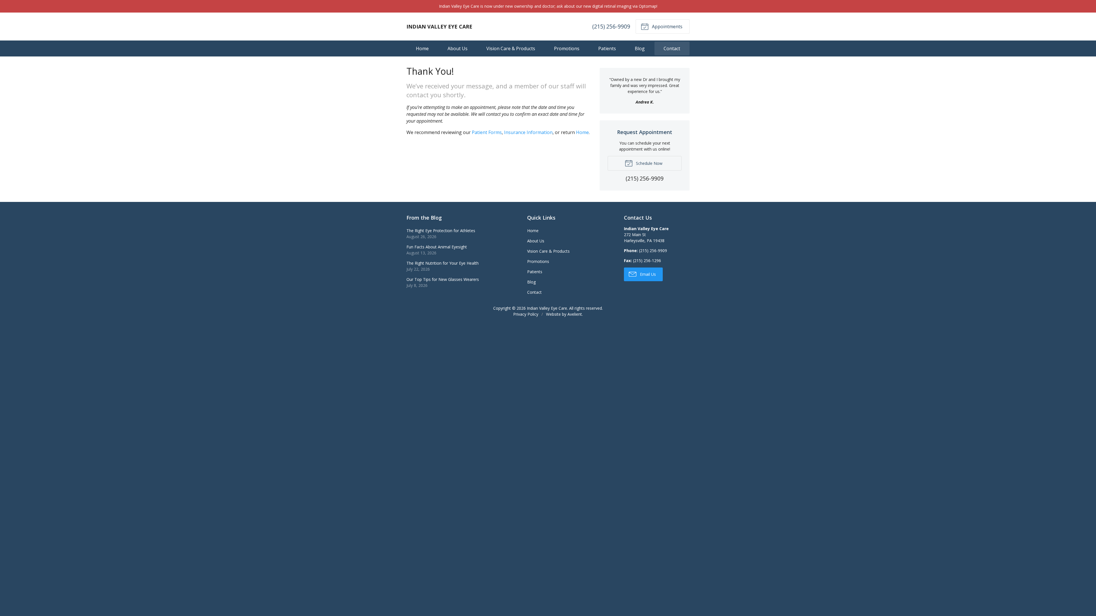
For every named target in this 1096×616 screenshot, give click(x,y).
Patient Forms (487, 132)
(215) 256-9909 (611, 26)
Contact (672, 48)
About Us (458, 48)
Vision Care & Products (510, 48)
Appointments (666, 26)
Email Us (647, 274)
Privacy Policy (525, 314)
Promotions (566, 48)
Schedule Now (648, 163)
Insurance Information (528, 132)
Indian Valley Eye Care (547, 308)
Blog (640, 48)
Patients (607, 48)
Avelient (574, 314)
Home (422, 48)
